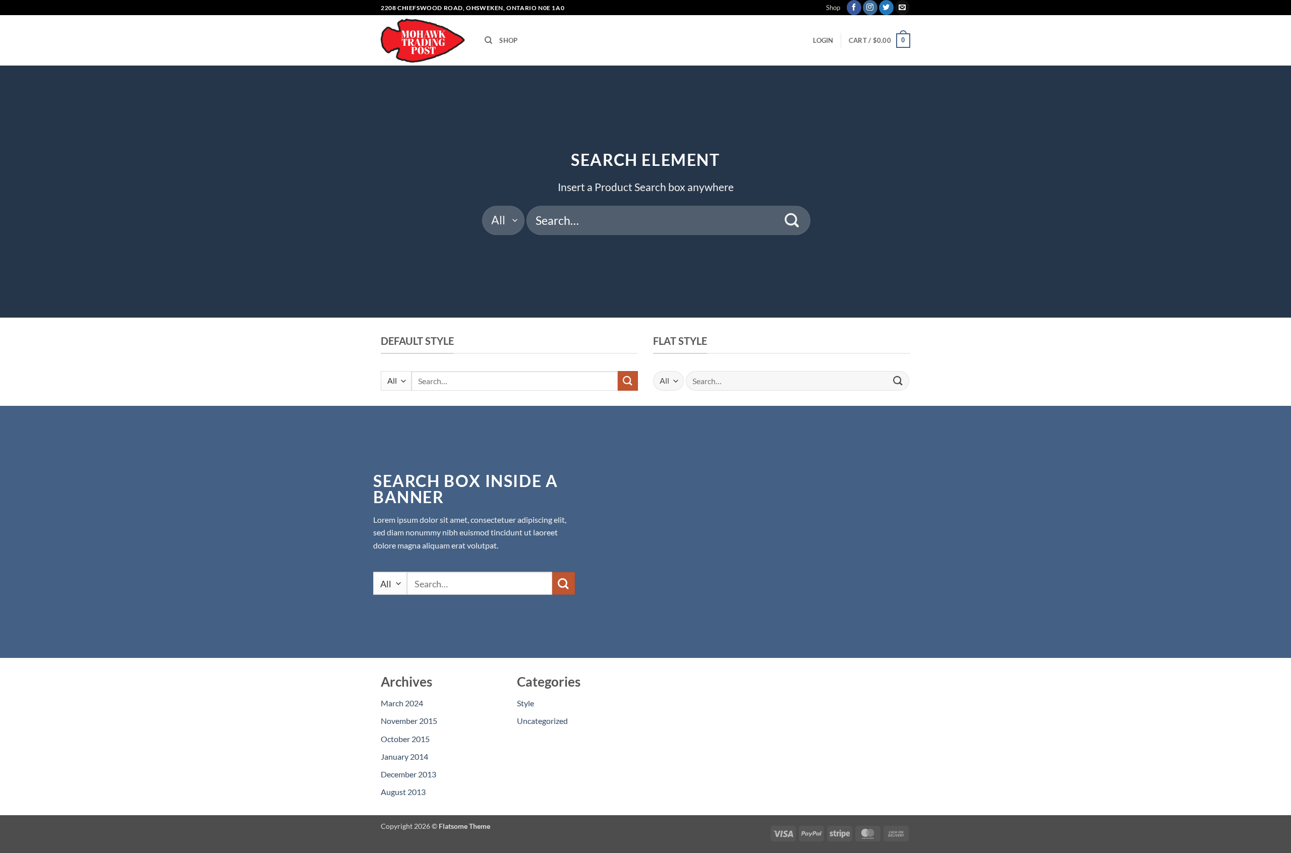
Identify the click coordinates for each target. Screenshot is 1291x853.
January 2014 (404, 756)
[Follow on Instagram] (870, 7)
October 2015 (405, 739)
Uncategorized (542, 720)
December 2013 (408, 774)
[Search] (488, 40)
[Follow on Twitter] (886, 7)
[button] (823, 40)
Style (525, 703)
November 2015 (409, 720)
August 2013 (403, 792)
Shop (833, 8)
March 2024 (402, 703)
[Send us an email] (902, 7)
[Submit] (792, 220)
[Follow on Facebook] (854, 7)
